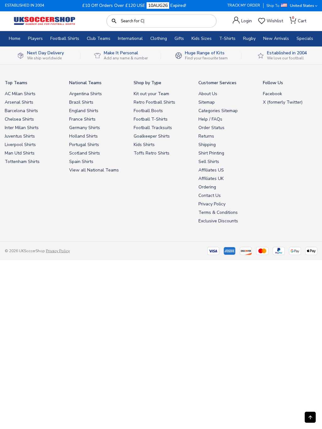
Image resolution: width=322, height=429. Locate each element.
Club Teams (98, 38)
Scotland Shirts (84, 153)
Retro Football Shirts (154, 102)
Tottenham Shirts (22, 162)
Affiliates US (211, 170)
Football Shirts (64, 38)
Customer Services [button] (217, 83)
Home (14, 38)
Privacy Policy (211, 204)
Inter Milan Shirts (22, 128)
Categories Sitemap (218, 111)
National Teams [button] (85, 83)
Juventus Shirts (20, 136)
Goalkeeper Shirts (152, 136)
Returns (206, 136)
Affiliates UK (211, 179)
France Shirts (82, 119)
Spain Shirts (81, 162)
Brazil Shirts (81, 102)
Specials (305, 38)
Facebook (272, 94)
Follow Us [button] (273, 83)
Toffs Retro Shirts (151, 153)
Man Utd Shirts (20, 153)
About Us (207, 94)
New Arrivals (276, 38)
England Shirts (83, 111)
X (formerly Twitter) (283, 102)
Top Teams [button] (16, 83)
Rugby (249, 38)
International (130, 38)
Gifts (179, 38)
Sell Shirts (208, 162)
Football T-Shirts (151, 119)
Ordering (207, 187)
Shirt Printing (211, 153)
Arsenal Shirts (19, 102)
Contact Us (209, 195)
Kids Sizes (202, 38)
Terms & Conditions (218, 212)
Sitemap (206, 102)
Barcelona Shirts (21, 111)
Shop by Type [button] (147, 83)
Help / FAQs (210, 119)
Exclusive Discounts (218, 221)
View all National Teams (94, 170)
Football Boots (148, 111)
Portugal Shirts (84, 145)
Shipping (207, 145)
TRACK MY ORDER (243, 5)
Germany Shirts (84, 128)
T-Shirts (227, 38)
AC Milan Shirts (20, 94)
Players (35, 38)
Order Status (211, 128)
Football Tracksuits (153, 128)
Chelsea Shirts (19, 119)
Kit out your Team (151, 94)
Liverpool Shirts (20, 145)
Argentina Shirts (85, 94)
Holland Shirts (83, 136)
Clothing (158, 38)
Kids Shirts (144, 145)
